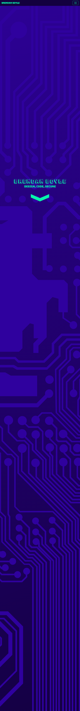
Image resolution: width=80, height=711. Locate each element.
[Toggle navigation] (75, 3)
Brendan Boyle (11, 3)
